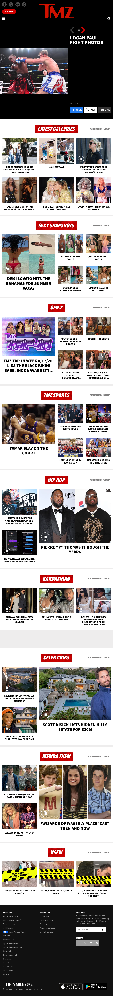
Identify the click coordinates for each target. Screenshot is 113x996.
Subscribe (103, 929)
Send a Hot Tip (46, 920)
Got (9, 11)
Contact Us (45, 916)
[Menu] (4, 18)
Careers (43, 924)
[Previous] (72, 30)
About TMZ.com (10, 916)
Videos (6, 974)
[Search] (109, 18)
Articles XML (8, 940)
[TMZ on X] (11, 4)
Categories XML (10, 955)
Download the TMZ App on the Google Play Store (95, 986)
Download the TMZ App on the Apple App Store (71, 986)
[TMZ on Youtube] (17, 4)
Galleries (7, 959)
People (6, 963)
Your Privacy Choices (18, 932)
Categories (8, 951)
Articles (6, 936)
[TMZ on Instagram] (24, 4)
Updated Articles (10, 943)
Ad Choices (8, 928)
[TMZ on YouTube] (91, 943)
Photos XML (8, 970)
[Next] (83, 30)
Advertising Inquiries (49, 928)
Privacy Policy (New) (12, 920)
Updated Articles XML (12, 947)
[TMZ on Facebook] (4, 4)
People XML (8, 967)
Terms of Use (9, 924)
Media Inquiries (46, 932)
